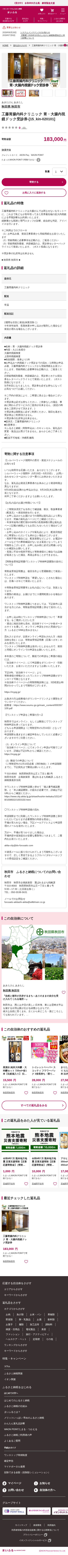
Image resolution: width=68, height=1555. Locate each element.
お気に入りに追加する (34, 192)
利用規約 (51, 1525)
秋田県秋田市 (9, 1092)
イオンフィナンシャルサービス (33, 1540)
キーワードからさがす (15, 1295)
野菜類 (9, 1319)
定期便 (36, 1339)
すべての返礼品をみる (34, 1105)
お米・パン (35, 1314)
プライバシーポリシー (33, 1535)
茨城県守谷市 (9, 1184)
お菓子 (9, 1324)
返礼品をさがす (25, 20)
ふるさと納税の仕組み (15, 1406)
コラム (7, 1366)
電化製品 (30, 1329)
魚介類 (20, 1314)
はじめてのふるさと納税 (17, 1400)
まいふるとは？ (12, 1412)
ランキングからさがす (15, 1345)
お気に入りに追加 (64, 992)
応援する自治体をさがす (8, 20)
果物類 (51, 1314)
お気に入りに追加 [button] (26, 1093)
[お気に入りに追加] (64, 992)
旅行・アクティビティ (37, 1334)
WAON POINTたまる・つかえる (20, 1429)
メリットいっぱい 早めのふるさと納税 (24, 1417)
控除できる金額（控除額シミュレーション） (27, 1472)
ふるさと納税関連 (13, 1373)
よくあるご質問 (12, 1440)
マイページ (14, 1483)
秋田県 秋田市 (11, 106)
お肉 (8, 1314)
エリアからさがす (13, 1289)
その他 (49, 1339)
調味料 (48, 1324)
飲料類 (51, 1319)
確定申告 (8, 1461)
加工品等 (34, 1324)
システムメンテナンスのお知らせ (35, 32)
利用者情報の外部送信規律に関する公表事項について (35, 1530)
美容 (43, 1329)
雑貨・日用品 (13, 1329)
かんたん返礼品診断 (14, 1423)
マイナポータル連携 (14, 1466)
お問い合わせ (16, 1490)
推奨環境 (37, 1525)
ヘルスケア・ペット (16, 1339)
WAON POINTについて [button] (38, 160)
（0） (24, 127)
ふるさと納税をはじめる (59, 20)
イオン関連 (10, 1379)
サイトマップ (21, 1525)
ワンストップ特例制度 (15, 1455)
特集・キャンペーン (43, 20)
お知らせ (45, 1483)
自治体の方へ (47, 1490)
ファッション (13, 1334)
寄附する (34, 182)
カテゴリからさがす (14, 1308)
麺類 (21, 1324)
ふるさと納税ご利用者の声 (18, 1435)
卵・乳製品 (25, 1319)
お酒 (39, 1319)
